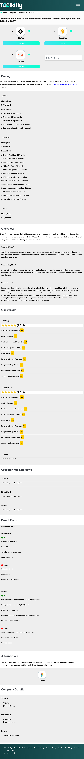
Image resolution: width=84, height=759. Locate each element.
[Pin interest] (14, 753)
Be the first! (18, 483)
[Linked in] (11, 753)
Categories (10, 751)
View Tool (21, 43)
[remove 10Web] (12, 31)
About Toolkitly (19, 748)
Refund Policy (51, 748)
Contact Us (62, 748)
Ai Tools (77, 748)
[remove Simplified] (54, 31)
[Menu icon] (78, 4)
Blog (70, 748)
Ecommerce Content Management (65, 84)
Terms (29, 748)
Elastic (42, 681)
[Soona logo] (20, 54)
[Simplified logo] (62, 31)
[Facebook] (4, 753)
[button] (29, 31)
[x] (8, 753)
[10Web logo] (20, 31)
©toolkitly (8, 748)
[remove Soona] (12, 54)
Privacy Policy (39, 748)
